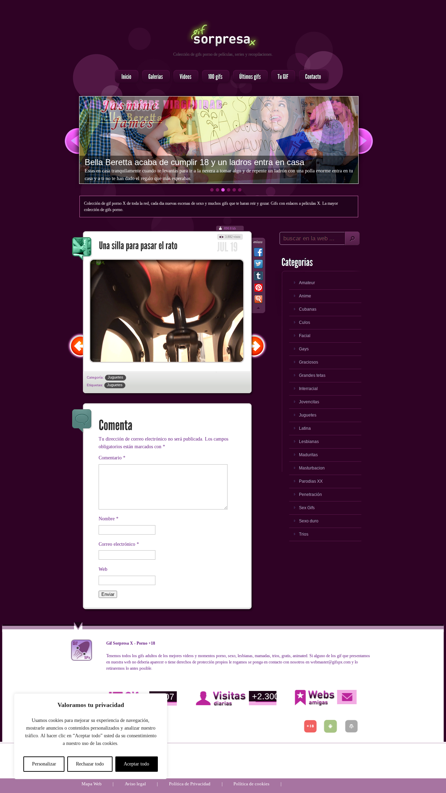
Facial (304, 335)
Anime (305, 296)
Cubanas (307, 309)
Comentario (112, 457)
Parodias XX (311, 481)
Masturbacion (312, 468)
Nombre (108, 518)
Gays (304, 349)
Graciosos (308, 362)
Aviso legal (135, 783)
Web (103, 569)
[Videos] (183, 77)
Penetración (310, 494)
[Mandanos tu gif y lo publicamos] (281, 77)
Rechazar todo (90, 764)
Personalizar (44, 764)
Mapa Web (92, 783)
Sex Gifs (307, 507)
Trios (303, 534)
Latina (305, 428)
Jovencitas (309, 401)
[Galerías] (154, 77)
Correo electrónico (119, 544)
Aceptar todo (136, 764)
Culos (304, 322)
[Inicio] (124, 77)
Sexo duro (308, 521)
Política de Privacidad (189, 783)
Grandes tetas (312, 375)
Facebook (258, 253)
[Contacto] (311, 77)
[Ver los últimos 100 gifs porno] (248, 77)
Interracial (308, 388)
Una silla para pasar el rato (82, 249)
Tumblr (258, 277)
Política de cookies (251, 783)
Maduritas (308, 454)
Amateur (307, 282)
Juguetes (115, 377)
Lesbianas (309, 441)
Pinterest (258, 289)
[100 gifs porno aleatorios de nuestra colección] (213, 77)
